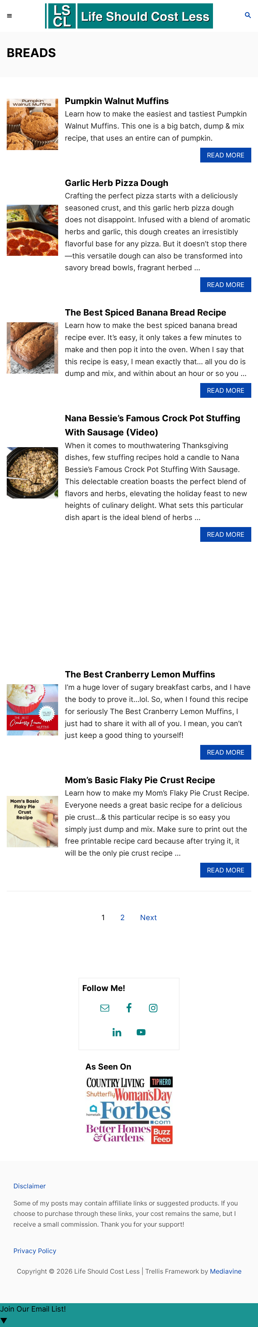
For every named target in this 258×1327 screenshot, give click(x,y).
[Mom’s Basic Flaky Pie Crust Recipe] (32, 825)
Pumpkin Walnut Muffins (117, 101)
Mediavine (226, 1271)
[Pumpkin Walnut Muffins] (32, 128)
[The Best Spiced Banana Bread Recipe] (32, 351)
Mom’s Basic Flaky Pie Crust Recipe (140, 780)
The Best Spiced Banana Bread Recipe (145, 312)
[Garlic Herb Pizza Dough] (32, 234)
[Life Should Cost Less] (129, 16)
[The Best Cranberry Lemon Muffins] (32, 713)
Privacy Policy (34, 1251)
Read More (228, 156)
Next (148, 917)
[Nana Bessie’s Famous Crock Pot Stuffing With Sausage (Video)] (32, 476)
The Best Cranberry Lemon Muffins (140, 674)
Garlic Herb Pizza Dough (116, 183)
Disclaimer (29, 1186)
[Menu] (10, 16)
